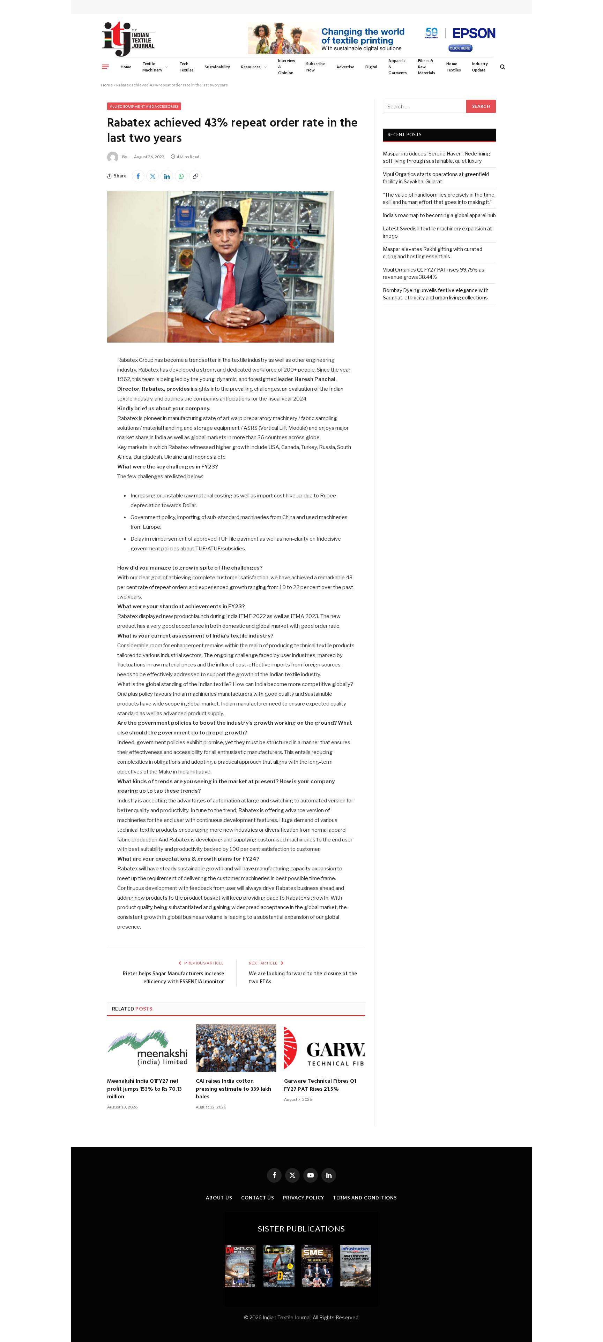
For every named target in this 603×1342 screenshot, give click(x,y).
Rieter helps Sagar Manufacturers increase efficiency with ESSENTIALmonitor (173, 978)
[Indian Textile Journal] (128, 39)
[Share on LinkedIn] (167, 176)
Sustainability (217, 66)
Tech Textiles (186, 66)
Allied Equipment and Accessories (144, 106)
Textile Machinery (152, 66)
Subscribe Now (315, 66)
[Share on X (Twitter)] (152, 176)
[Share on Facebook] (138, 176)
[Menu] (105, 67)
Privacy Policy (303, 1197)
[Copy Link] (195, 176)
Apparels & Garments (397, 66)
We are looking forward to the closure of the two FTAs (303, 978)
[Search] (502, 67)
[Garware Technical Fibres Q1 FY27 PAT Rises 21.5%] (324, 1048)
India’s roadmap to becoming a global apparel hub (439, 215)
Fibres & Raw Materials (427, 66)
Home (126, 66)
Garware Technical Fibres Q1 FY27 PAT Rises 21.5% (320, 1085)
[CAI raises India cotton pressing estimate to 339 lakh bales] (236, 1048)
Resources (251, 66)
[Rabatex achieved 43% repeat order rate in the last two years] (220, 341)
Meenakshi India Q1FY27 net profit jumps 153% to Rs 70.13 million (144, 1089)
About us (219, 1197)
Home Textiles (453, 66)
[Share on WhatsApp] (181, 176)
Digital (371, 66)
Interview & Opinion (287, 66)
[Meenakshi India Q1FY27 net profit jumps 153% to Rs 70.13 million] (147, 1048)
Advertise (345, 66)
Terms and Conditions (365, 1197)
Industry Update (480, 66)
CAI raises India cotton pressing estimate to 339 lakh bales (233, 1089)
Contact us (257, 1197)
